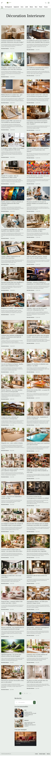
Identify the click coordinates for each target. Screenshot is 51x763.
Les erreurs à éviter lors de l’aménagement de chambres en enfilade (38, 497)
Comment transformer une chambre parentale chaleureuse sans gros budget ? (12, 41)
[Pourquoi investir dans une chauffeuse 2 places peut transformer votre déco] (12, 274)
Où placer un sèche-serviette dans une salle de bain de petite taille (37, 681)
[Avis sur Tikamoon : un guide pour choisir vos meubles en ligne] (38, 221)
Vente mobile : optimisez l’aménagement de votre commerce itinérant (38, 628)
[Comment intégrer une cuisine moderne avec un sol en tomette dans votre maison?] (38, 140)
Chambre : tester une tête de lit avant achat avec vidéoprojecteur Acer (37, 309)
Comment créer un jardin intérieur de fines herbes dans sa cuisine (37, 655)
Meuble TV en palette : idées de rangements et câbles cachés (9, 176)
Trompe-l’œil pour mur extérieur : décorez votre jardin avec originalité (36, 550)
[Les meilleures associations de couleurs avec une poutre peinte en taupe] (38, 59)
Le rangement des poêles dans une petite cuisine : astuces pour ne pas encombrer (38, 336)
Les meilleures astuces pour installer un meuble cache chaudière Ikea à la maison (38, 41)
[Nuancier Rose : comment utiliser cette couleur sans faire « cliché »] (12, 593)
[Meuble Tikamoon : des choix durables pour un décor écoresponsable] (12, 381)
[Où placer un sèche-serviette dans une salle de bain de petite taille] (38, 672)
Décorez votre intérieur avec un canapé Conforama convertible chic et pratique (37, 524)
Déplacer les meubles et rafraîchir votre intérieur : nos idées (37, 365)
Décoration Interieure (5, 48)
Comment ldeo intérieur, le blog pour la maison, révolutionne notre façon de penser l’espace (12, 337)
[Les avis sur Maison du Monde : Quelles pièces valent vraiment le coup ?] (12, 356)
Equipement (26, 720)
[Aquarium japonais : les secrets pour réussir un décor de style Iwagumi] (12, 646)
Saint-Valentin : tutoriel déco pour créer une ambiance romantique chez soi (25, 741)
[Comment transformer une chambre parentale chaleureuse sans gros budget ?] (12, 32)
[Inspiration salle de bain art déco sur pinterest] (38, 567)
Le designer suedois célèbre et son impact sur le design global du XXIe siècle (12, 149)
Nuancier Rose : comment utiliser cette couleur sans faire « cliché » (12, 602)
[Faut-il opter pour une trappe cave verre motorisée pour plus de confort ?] (19, 723)
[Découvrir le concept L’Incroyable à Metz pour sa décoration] (12, 672)
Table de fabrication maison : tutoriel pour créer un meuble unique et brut (37, 257)
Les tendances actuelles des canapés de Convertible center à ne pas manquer (12, 524)
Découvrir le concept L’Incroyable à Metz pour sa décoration (12, 681)
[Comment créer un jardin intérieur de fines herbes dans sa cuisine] (38, 646)
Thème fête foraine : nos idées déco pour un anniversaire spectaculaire (38, 176)
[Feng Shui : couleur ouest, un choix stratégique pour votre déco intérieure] (12, 59)
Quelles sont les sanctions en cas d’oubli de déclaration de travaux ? (30, 714)
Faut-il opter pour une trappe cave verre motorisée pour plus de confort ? (30, 724)
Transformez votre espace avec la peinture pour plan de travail (38, 443)
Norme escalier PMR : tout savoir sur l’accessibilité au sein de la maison (11, 121)
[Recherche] (46, 3)
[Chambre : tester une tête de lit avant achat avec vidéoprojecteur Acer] (38, 300)
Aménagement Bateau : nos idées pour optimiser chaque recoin (37, 602)
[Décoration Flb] (9, 3)
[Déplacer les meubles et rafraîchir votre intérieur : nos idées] (38, 356)
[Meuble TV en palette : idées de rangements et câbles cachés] (12, 167)
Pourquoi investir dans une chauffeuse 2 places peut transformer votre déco (12, 283)
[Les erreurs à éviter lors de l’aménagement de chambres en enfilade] (38, 488)
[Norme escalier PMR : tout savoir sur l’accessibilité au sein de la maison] (12, 112)
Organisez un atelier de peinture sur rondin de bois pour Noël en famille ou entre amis (37, 470)
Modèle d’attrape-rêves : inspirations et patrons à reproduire (37, 418)
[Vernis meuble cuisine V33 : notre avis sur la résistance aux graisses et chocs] (38, 86)
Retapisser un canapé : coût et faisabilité (12, 308)
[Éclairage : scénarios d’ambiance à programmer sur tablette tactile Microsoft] (38, 274)
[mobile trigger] (2, 3)
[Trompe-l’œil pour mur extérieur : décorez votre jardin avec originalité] (38, 541)
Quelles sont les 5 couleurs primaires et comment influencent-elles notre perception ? (12, 203)
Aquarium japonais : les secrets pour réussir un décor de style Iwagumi (11, 655)
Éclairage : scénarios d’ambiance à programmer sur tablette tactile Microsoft (38, 283)
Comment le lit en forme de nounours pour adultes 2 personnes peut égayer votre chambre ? (37, 122)
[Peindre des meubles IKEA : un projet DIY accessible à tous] (38, 381)
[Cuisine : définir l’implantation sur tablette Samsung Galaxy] (12, 248)
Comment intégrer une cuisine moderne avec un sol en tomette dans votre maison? (38, 149)
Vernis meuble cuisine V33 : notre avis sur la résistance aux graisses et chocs (37, 95)
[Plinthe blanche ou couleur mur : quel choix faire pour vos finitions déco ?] (12, 86)
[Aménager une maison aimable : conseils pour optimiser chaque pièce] (12, 461)
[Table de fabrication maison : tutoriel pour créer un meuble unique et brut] (38, 248)
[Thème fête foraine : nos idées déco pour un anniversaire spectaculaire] (38, 167)
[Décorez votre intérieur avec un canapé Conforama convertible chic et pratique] (38, 515)
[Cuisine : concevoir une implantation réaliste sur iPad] (12, 488)
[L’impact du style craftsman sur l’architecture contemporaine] (12, 409)
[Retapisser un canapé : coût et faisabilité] (12, 300)
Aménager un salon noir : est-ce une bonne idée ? (11, 576)
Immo (25, 710)
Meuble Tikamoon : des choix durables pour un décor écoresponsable (11, 390)
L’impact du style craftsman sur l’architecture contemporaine (9, 418)
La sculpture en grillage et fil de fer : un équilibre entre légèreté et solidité (12, 230)
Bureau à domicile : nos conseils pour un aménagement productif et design (12, 628)
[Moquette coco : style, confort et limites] (12, 435)
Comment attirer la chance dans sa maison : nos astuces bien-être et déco (11, 550)
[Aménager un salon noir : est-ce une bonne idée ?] (12, 567)
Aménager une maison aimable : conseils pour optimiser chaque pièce (12, 469)
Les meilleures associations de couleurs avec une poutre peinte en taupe (38, 68)
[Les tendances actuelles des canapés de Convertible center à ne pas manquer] (12, 515)
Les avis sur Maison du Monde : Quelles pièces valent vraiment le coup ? (12, 365)
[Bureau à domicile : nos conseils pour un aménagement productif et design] (12, 619)
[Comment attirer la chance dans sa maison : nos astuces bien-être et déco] (12, 541)
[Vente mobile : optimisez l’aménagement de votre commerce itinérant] (38, 619)
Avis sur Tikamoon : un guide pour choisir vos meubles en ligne (36, 230)
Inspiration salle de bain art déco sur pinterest (37, 576)
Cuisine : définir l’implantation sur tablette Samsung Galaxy (10, 257)
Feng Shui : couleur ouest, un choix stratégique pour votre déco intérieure (11, 68)
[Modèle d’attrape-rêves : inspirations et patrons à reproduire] (38, 409)
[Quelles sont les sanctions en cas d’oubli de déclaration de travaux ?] (19, 713)
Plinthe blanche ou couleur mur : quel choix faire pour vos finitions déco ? (11, 95)
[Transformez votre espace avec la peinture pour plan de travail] (38, 435)
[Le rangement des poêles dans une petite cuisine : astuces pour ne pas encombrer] (38, 327)
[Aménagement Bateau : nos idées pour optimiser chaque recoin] (38, 593)
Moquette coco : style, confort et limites (12, 443)
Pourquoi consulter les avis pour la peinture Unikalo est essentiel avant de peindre (37, 203)
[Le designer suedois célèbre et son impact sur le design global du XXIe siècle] (12, 140)
